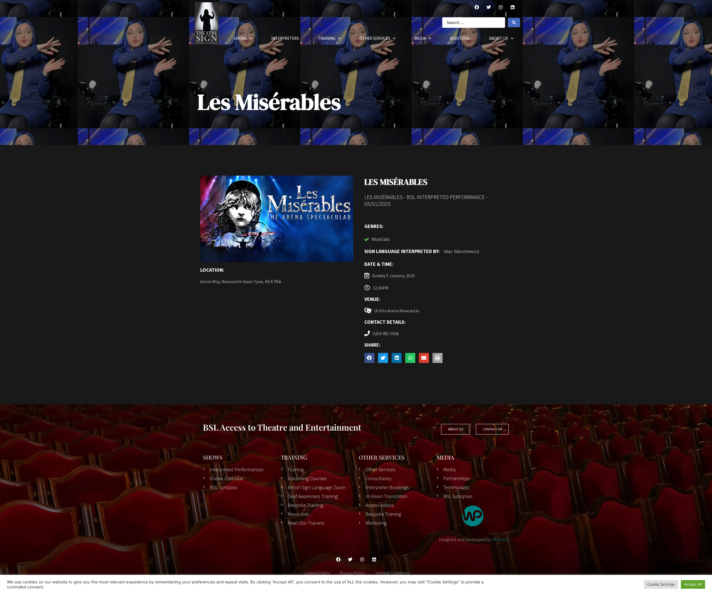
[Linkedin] (374, 559)
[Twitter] (488, 7)
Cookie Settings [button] (661, 584)
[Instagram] (500, 7)
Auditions (460, 38)
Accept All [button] (693, 584)
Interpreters (285, 38)
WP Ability (500, 539)
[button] (369, 358)
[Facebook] (476, 7)
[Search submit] (514, 22)
